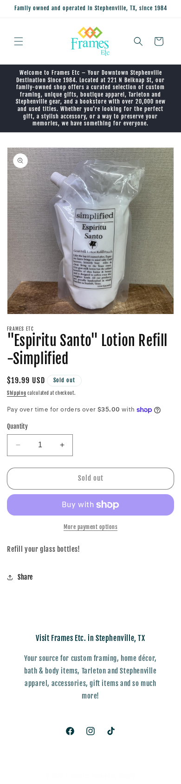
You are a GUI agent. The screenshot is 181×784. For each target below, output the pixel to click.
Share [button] (25, 577)
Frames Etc (78, 776)
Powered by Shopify (113, 776)
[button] (18, 41)
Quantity (17, 426)
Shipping (16, 393)
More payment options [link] (90, 526)
